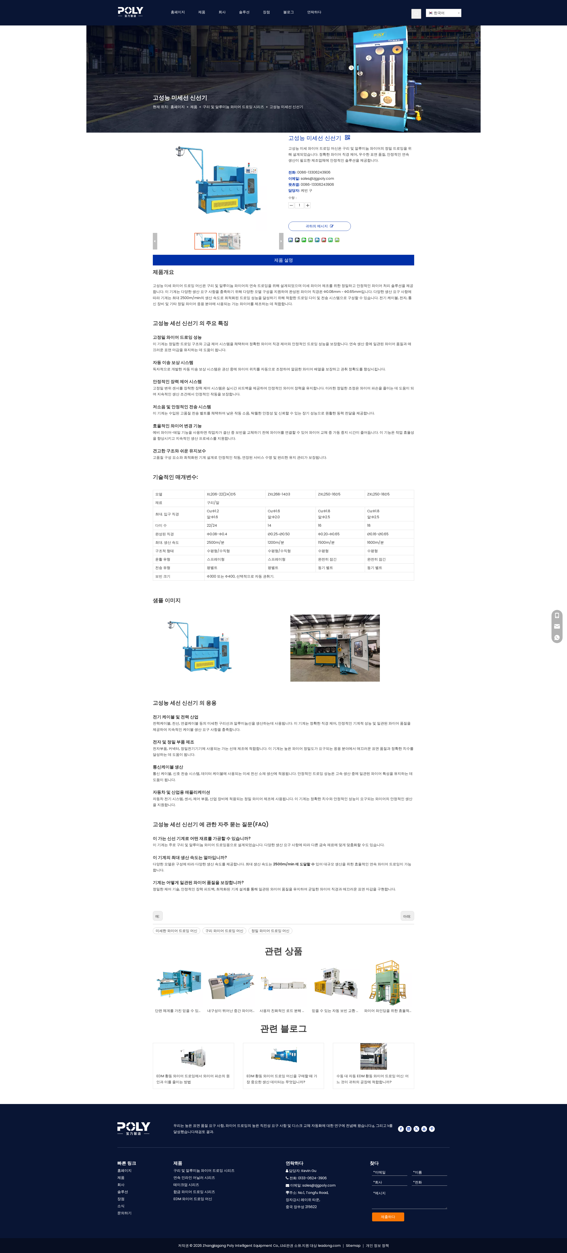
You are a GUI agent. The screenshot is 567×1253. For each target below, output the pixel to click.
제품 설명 (283, 260)
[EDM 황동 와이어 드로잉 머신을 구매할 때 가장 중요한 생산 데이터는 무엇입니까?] (283, 1056)
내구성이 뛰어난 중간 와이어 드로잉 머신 (231, 1010)
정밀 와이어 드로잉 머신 (270, 930)
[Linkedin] (409, 1128)
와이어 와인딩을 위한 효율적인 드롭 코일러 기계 (388, 1010)
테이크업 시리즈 (186, 1184)
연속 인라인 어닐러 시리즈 (194, 1177)
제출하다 (388, 1216)
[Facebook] (401, 1128)
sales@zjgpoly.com (319, 1185)
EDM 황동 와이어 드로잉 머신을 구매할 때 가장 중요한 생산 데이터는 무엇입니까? (282, 1079)
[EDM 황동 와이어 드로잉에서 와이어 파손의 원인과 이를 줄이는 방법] (193, 1056)
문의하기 (124, 1213)
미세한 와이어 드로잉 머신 (176, 930)
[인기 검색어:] (416, 14)
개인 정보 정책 (377, 1245)
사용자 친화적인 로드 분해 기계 (283, 1010)
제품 (120, 1177)
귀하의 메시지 (317, 226)
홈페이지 (124, 1170)
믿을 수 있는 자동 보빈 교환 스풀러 (336, 1010)
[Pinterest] (432, 1128)
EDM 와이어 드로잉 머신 (192, 1198)
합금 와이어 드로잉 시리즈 (194, 1191)
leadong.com (329, 1245)
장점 (120, 1198)
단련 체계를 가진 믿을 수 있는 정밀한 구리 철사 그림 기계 (179, 1010)
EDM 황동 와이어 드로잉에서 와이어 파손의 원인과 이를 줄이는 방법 (193, 1079)
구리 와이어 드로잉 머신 (224, 930)
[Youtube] (424, 1128)
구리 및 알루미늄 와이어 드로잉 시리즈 (204, 1170)
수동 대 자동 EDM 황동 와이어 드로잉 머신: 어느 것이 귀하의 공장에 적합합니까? (372, 1079)
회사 (120, 1184)
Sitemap (353, 1245)
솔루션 (122, 1191)
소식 (120, 1206)
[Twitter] (416, 1128)
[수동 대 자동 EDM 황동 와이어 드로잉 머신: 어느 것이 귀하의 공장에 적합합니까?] (373, 1056)
